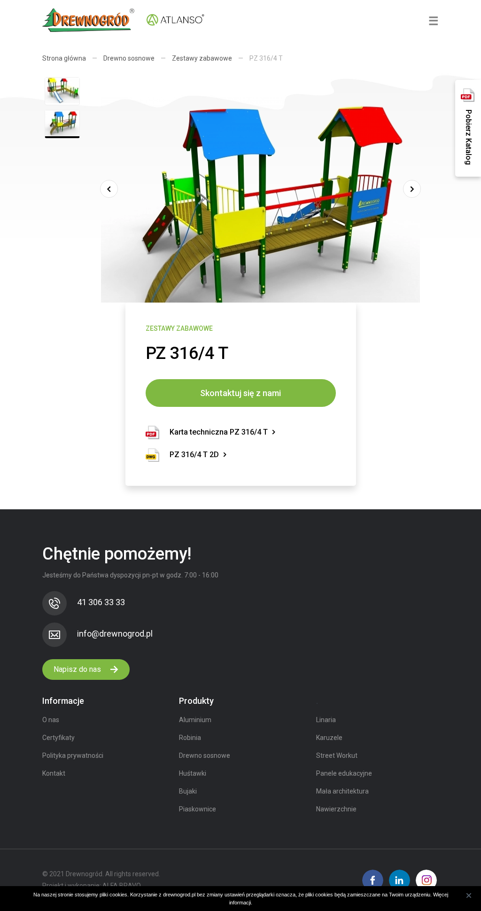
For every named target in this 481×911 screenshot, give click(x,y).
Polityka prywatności (72, 755)
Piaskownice (197, 809)
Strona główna (64, 58)
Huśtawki (192, 773)
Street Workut (336, 755)
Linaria (326, 720)
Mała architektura (342, 791)
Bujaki (188, 791)
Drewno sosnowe (129, 58)
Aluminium (195, 720)
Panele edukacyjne (344, 773)
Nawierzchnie (336, 809)
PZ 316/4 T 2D (194, 454)
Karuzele (329, 737)
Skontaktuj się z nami (240, 393)
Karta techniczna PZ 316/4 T (219, 432)
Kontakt (53, 773)
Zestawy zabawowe (202, 58)
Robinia (190, 737)
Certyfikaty (58, 737)
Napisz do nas (78, 669)
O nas (50, 720)
